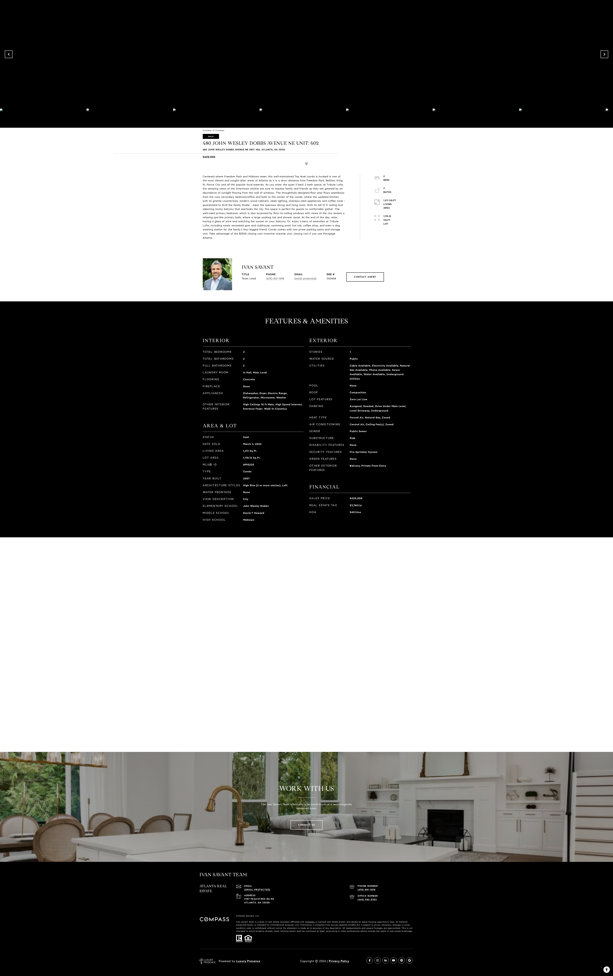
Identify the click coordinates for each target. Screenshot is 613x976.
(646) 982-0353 (367, 899)
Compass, (310, 922)
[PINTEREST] (401, 960)
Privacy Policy (339, 961)
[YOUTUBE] (393, 960)
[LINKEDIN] (385, 960)
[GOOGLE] (409, 960)
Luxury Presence (248, 961)
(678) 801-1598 (275, 278)
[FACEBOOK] (369, 960)
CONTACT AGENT (365, 277)
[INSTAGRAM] (377, 960)
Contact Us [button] (306, 825)
